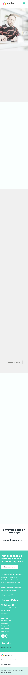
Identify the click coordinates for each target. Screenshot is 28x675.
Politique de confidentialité (8, 659)
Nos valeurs (4, 623)
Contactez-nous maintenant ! (16, 96)
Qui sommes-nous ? (6, 620)
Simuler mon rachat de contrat (9, 585)
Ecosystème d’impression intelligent (11, 582)
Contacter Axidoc (8, 185)
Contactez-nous (14, 362)
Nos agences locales (6, 626)
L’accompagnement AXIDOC (9, 590)
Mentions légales (5, 664)
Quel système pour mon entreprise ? (11, 587)
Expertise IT (7, 595)
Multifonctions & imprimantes (9, 577)
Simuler (14, 150)
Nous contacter (5, 631)
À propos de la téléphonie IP (8, 607)
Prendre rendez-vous (9, 182)
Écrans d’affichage (10, 600)
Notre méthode (5, 610)
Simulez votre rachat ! (14, 86)
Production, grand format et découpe (11, 579)
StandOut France (6, 672)
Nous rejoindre (5, 628)
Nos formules (5, 613)
